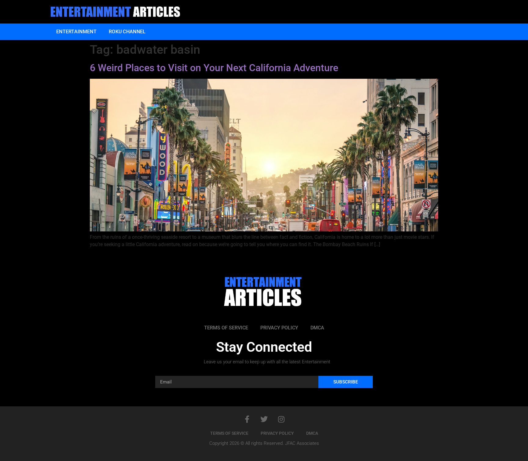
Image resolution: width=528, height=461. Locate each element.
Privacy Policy (279, 328)
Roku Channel (127, 31)
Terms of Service (226, 328)
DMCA (317, 328)
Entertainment (76, 31)
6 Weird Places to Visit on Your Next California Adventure (214, 68)
